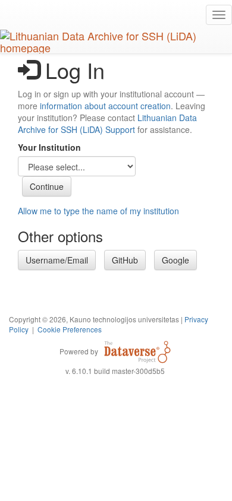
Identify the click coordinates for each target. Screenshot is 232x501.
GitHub (125, 260)
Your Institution (49, 147)
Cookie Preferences (69, 329)
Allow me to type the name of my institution (98, 211)
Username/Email (57, 260)
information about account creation (105, 106)
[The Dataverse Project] (137, 351)
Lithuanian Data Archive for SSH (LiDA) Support (107, 123)
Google (175, 260)
